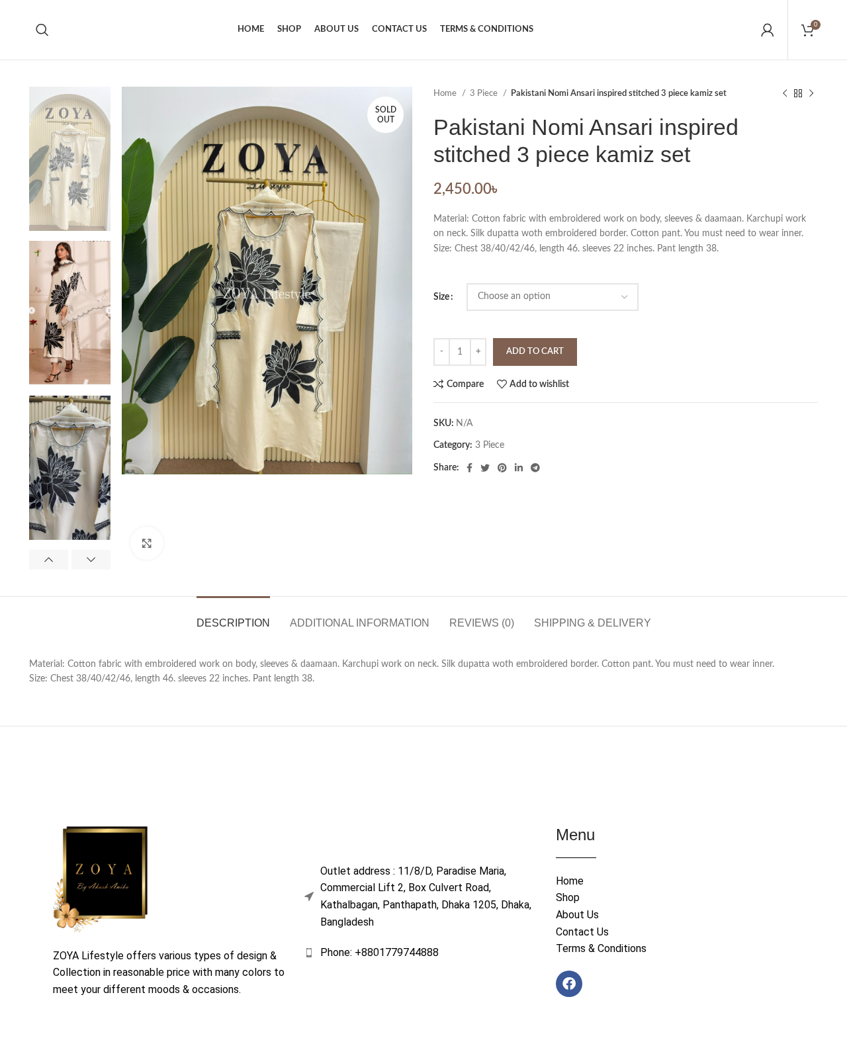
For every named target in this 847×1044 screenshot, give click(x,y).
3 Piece (485, 93)
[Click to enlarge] (146, 543)
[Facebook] (569, 984)
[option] (70, 159)
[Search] (42, 30)
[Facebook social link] (469, 467)
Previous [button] (48, 560)
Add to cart (535, 351)
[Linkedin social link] (519, 467)
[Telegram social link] (535, 467)
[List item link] (423, 952)
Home (446, 93)
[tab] (233, 616)
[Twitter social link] (485, 467)
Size (441, 297)
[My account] (767, 30)
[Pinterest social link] (502, 467)
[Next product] (811, 94)
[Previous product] (784, 94)
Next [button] (91, 560)
